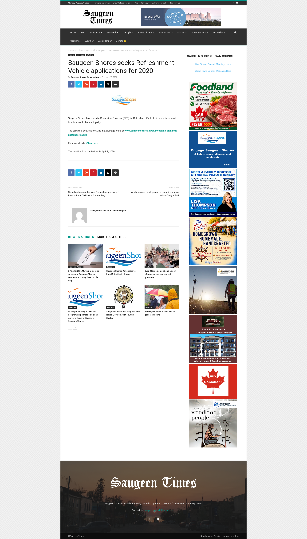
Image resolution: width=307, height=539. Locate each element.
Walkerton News (142, 3)
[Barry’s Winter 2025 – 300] (213, 362)
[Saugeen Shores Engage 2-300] (213, 166)
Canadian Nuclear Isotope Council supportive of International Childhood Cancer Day (93, 194)
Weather (89, 40)
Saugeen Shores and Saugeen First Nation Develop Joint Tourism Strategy (123, 314)
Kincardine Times (102, 3)
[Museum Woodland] (213, 446)
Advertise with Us (159, 3)
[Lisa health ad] (213, 215)
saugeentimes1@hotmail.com (159, 510)
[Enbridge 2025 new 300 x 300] (213, 313)
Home (73, 32)
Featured (111, 32)
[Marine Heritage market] (213, 264)
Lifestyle (127, 32)
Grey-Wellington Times (122, 3)
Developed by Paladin (210, 536)
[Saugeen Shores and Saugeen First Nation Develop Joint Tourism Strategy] (123, 297)
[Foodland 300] (213, 129)
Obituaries (75, 40)
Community (94, 32)
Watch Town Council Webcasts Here (213, 71)
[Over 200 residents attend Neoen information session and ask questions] (162, 256)
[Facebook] (233, 3)
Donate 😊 (121, 40)
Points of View (145, 32)
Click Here (92, 143)
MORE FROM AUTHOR (111, 237)
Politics (180, 32)
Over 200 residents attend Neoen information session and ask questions (160, 274)
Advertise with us (231, 536)
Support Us (175, 3)
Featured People (76, 267)
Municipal (90, 50)
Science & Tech (198, 32)
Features (110, 267)
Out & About (219, 32)
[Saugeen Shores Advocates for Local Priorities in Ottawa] (123, 256)
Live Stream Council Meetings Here (213, 64)
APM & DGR (164, 32)
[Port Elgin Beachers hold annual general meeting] (162, 297)
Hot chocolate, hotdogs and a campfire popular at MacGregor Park (154, 194)
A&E (82, 32)
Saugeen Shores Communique (85, 77)
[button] (235, 32)
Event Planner (105, 40)
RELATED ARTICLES (81, 237)
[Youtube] (237, 3)
